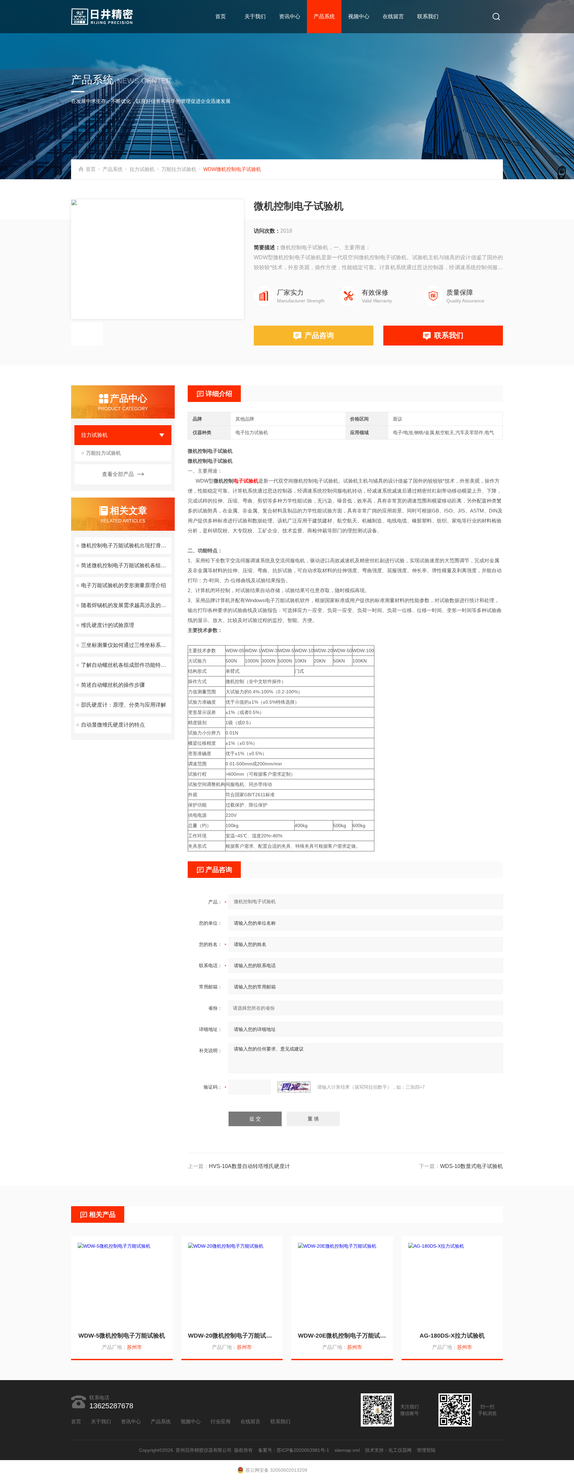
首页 (220, 16)
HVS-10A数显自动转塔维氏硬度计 (249, 1166)
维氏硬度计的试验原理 (107, 625)
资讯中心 (289, 16)
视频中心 (358, 16)
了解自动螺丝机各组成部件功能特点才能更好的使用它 (126, 665)
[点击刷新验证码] (294, 1087)
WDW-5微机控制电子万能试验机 (121, 1335)
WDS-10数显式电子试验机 (471, 1166)
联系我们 (427, 16)
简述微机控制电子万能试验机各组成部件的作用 (126, 565)
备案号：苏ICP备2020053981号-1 (293, 1450)
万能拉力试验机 (178, 169)
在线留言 (393, 16)
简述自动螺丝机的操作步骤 (113, 685)
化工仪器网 (400, 1450)
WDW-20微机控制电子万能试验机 (232, 1335)
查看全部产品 (118, 474)
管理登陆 (426, 1450)
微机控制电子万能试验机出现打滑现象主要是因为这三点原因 (126, 545)
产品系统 (324, 16)
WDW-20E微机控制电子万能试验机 (342, 1335)
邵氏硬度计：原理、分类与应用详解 (123, 705)
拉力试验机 (142, 169)
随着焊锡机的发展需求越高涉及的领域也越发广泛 (126, 605)
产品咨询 (319, 335)
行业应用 (221, 1421)
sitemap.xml (347, 1450)
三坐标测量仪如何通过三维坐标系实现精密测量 (126, 645)
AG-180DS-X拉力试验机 (452, 1335)
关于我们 (255, 16)
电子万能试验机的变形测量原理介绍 (123, 585)
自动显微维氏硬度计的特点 (113, 725)
